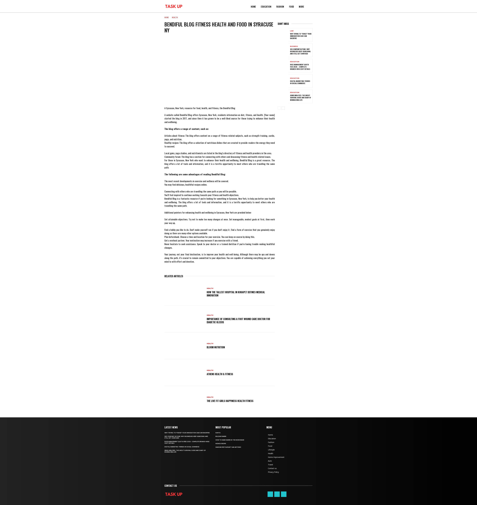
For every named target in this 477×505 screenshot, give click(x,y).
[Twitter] (283, 494)
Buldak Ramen (221, 436)
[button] (310, 7)
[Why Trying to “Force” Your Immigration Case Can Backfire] (283, 35)
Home (166, 17)
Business (294, 46)
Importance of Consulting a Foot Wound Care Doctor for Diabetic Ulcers (238, 320)
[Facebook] (270, 494)
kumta (218, 433)
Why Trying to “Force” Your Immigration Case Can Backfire (300, 35)
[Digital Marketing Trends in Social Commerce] (283, 81)
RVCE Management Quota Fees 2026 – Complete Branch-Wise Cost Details (300, 66)
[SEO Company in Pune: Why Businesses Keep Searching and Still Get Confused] (283, 50)
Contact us (170, 485)
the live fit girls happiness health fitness (230, 401)
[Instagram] (277, 494)
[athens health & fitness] (184, 373)
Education (294, 61)
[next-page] (283, 108)
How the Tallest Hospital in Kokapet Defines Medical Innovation (236, 293)
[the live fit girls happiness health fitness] (184, 399)
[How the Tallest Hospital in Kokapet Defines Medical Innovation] (184, 292)
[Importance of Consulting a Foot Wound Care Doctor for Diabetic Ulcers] (184, 319)
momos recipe (221, 443)
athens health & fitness (220, 374)
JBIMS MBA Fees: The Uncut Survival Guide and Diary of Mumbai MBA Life (300, 97)
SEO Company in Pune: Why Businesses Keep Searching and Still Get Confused (300, 51)
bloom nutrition (216, 347)
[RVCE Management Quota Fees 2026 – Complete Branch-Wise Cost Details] (283, 65)
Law (292, 31)
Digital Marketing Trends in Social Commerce (300, 82)
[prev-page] (279, 108)
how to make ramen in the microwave (230, 440)
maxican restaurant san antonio (228, 447)
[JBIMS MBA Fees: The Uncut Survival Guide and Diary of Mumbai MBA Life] (283, 96)
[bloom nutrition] (184, 346)
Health (175, 17)
